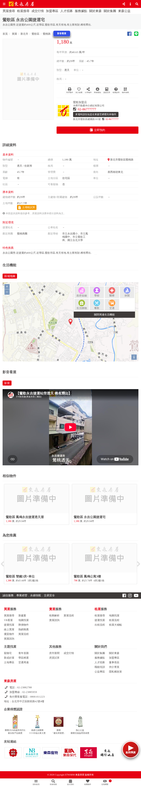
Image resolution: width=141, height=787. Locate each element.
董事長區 (114, 662)
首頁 (5, 33)
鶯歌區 (35, 33)
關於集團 (110, 11)
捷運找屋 (9, 624)
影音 (7, 383)
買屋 (14, 33)
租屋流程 (114, 620)
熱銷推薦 (23, 629)
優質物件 (9, 634)
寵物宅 (8, 653)
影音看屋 (61, 33)
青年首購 (23, 653)
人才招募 (66, 11)
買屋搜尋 (9, 11)
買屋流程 (23, 634)
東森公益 (124, 11)
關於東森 (95, 11)
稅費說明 (116, 92)
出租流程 (100, 624)
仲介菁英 (114, 667)
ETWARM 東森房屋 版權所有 (79, 774)
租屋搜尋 (23, 11)
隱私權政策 (115, 671)
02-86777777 (87, 109)
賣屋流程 (69, 615)
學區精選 (23, 657)
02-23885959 (29, 692)
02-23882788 (24, 687)
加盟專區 (52, 11)
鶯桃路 (47, 33)
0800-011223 (37, 696)
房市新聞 (54, 653)
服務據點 (81, 11)
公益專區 (100, 671)
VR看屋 (8, 620)
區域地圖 (9, 276)
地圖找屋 (23, 620)
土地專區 (9, 662)
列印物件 (69, 92)
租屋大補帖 (115, 624)
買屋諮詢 (9, 638)
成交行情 (37, 11)
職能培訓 (100, 667)
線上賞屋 (9, 629)
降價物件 (23, 624)
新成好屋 (9, 657)
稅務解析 (54, 615)
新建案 (22, 615)
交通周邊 (23, 662)
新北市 (24, 33)
